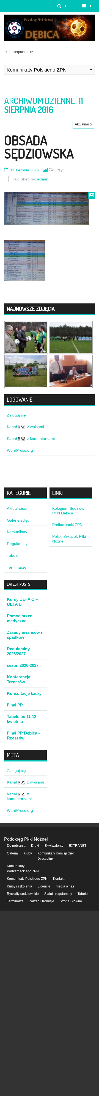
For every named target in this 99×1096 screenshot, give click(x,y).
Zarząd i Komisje (41, 901)
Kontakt (58, 879)
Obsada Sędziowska (39, 146)
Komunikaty (17, 532)
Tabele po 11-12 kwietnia (21, 719)
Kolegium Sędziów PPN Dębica (68, 510)
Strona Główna (71, 901)
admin (43, 179)
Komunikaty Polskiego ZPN (27, 879)
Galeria (12, 853)
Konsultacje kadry (24, 693)
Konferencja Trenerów (18, 679)
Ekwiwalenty (54, 846)
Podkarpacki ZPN (67, 524)
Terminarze (16, 567)
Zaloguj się (16, 415)
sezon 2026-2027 (22, 665)
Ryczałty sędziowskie (23, 894)
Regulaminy (17, 543)
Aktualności (83, 124)
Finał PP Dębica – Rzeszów (23, 735)
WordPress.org (20, 450)
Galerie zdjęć (18, 520)
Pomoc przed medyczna (19, 618)
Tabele (12, 555)
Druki (35, 846)
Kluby (27, 853)
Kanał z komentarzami (31, 438)
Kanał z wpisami (25, 426)
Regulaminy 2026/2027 (18, 651)
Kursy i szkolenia (19, 886)
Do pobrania (16, 846)
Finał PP (15, 705)
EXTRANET (77, 846)
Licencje (44, 886)
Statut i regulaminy (58, 894)
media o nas (65, 886)
